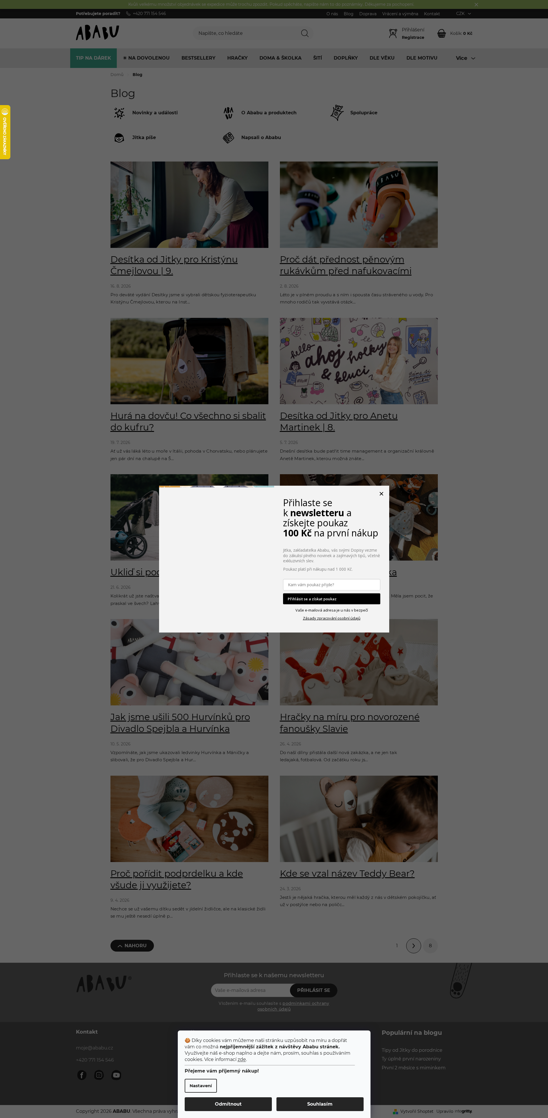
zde (242, 1059)
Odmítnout (228, 1104)
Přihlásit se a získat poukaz (312, 598)
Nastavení (201, 1085)
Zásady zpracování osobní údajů (331, 618)
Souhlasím (320, 1104)
